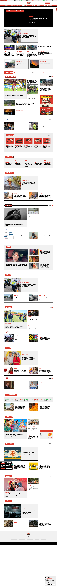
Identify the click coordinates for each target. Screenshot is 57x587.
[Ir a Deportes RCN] (9, 332)
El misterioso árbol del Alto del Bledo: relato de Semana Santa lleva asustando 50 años (45, 524)
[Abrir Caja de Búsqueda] (51, 3)
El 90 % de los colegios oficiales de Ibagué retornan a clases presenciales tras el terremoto (45, 53)
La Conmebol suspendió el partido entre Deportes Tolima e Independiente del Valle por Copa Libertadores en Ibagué (14, 326)
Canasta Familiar (2, 0)
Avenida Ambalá (24, 72)
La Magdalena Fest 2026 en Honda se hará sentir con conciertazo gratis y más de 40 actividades (29, 454)
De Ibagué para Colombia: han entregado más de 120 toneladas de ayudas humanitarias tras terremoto (21, 64)
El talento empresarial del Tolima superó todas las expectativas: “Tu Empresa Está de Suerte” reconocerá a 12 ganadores (29, 358)
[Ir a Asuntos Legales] (10, 229)
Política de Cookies (50, 582)
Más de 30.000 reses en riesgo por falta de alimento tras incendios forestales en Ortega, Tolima (26, 112)
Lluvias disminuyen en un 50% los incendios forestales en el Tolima (28, 183)
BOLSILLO (27, 5)
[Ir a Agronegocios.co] (22, 395)
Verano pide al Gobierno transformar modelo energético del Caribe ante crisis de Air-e (44, 385)
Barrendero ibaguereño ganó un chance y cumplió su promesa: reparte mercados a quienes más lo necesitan (20, 467)
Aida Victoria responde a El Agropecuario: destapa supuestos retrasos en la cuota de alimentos (16, 266)
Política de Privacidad (23, 542)
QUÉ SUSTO (44, 5)
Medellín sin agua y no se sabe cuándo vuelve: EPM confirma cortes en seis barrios (38, 164)
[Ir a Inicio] (28, 3)
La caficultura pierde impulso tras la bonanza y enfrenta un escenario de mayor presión (20, 407)
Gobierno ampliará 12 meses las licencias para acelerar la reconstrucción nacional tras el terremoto (20, 126)
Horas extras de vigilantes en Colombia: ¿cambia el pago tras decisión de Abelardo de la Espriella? (45, 126)
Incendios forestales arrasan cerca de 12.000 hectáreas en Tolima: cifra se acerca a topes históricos (45, 64)
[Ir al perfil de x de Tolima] (28, 536)
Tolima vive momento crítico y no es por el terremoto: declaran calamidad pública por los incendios (45, 196)
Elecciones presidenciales (48, 72)
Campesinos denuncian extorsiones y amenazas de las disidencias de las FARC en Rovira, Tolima (33, 217)
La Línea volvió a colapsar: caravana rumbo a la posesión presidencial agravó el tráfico (45, 298)
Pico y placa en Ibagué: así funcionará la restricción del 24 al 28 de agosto (29, 36)
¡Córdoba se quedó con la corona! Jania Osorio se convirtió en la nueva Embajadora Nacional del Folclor (14, 435)
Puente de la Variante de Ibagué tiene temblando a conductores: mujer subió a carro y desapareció (29, 511)
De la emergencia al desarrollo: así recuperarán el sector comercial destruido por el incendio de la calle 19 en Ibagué (32, 54)
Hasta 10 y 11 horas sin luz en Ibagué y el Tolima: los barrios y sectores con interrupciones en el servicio (9, 54)
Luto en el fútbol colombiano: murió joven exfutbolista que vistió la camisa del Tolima (33, 327)
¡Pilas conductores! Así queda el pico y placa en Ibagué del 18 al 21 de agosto (29, 285)
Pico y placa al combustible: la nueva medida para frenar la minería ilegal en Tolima (20, 298)
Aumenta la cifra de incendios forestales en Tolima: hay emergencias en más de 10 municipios (20, 54)
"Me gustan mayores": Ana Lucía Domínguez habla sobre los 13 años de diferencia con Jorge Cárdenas (45, 259)
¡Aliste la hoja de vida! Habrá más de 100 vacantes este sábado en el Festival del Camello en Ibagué (45, 371)
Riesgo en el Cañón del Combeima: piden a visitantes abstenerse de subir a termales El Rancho (25, 104)
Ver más (50, 76)
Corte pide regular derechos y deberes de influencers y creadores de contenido (45, 236)
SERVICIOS (38, 5)
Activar (3, 468)
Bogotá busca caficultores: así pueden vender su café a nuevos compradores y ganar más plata (28, 165)
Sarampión (17, 72)
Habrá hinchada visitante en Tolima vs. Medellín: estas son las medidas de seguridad (33, 318)
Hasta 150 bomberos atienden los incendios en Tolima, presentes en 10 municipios (45, 407)
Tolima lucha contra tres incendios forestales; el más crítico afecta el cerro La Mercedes (32, 82)
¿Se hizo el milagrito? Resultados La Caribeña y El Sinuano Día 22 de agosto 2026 (47, 164)
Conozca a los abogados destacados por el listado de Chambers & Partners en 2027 (20, 236)
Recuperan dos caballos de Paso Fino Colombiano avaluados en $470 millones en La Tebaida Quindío (32, 97)
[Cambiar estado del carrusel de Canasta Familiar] (6, 0)
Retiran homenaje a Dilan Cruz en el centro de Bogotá (8, 164)
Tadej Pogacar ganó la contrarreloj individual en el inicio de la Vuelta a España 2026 (19, 338)
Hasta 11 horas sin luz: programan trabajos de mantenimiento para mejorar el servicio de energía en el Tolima (33, 496)
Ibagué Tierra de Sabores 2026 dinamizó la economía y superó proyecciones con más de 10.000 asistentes (44, 467)
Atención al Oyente (30, 542)
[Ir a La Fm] (7, 120)
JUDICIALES (13, 5)
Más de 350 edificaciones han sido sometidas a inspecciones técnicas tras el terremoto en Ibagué (33, 488)
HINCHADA (23, 5)
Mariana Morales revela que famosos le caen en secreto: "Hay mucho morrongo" (45, 252)
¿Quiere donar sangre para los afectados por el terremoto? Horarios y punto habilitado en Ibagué (15, 495)
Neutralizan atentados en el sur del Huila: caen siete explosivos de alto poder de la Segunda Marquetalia (33, 225)
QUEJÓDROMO (7, 5)
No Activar (8, 468)
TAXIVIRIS (18, 5)
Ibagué (30, 72)
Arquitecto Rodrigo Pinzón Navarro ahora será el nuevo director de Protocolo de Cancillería (20, 385)
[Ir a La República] (6, 379)
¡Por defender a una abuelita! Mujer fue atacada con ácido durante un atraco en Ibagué (14, 224)
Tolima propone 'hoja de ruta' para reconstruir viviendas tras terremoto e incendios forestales (20, 196)
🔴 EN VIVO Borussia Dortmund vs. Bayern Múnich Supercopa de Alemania (45, 338)
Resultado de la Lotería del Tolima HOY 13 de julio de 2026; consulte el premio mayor (20, 371)
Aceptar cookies (49, 584)
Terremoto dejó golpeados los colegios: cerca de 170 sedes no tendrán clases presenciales (45, 89)
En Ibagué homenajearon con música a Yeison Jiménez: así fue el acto (33, 437)
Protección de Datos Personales (39, 542)
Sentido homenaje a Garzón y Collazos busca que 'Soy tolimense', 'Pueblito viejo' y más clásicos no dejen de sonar (33, 430)
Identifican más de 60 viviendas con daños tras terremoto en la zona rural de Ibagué (45, 47)
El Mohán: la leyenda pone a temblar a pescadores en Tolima (20, 524)
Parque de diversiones (38, 72)
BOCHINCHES (33, 5)
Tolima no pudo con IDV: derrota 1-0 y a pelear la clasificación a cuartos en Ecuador (14, 95)
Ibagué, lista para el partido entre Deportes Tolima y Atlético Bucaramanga (18, 164)
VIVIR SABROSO (49, 5)
